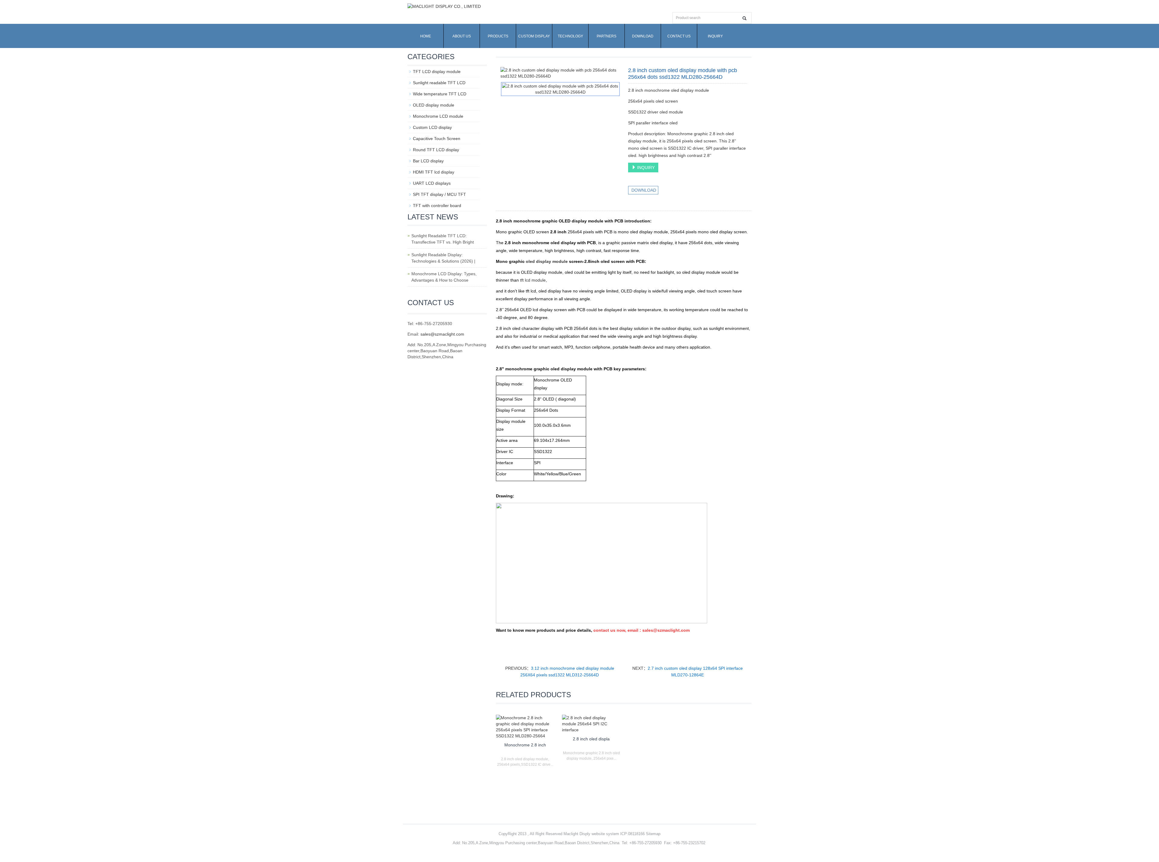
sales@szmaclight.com (442, 334)
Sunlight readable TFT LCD (439, 82)
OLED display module (433, 105)
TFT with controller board (437, 205)
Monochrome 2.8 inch (525, 744)
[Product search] (744, 18)
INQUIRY (645, 167)
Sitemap (653, 834)
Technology (570, 36)
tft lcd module (533, 280)
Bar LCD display (428, 160)
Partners (606, 36)
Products (498, 36)
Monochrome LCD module (438, 116)
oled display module (547, 261)
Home (425, 36)
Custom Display (534, 36)
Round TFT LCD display (436, 149)
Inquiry (715, 36)
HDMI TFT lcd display (433, 172)
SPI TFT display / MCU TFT (439, 194)
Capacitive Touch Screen (436, 138)
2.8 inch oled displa (591, 738)
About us (461, 36)
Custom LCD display (432, 127)
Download (642, 36)
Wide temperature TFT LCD (439, 93)
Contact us (679, 36)
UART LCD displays (432, 183)
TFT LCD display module (437, 71)
